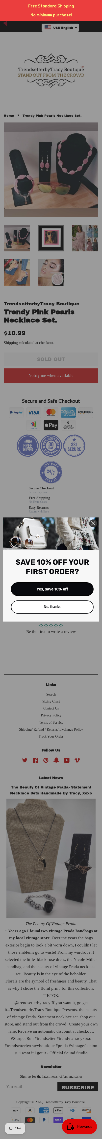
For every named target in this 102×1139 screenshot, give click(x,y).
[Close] (93, 523)
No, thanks (52, 607)
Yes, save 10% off (52, 589)
